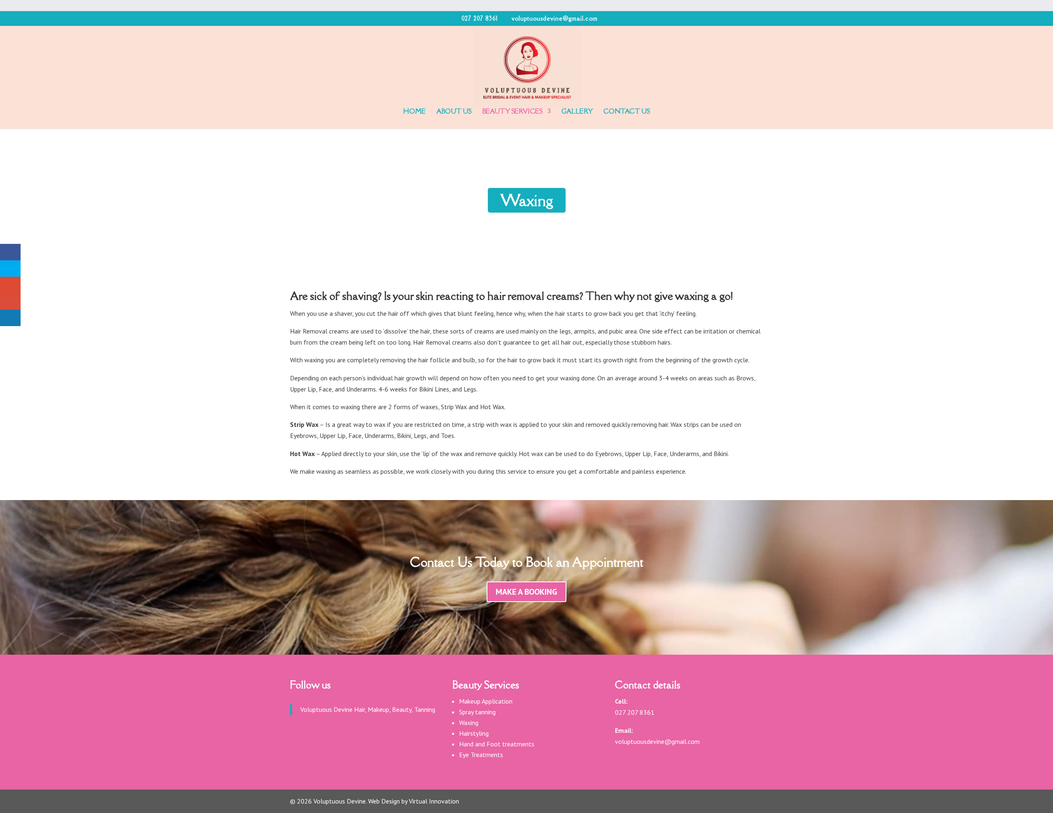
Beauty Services (512, 111)
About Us (453, 111)
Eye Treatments (481, 754)
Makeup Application (486, 701)
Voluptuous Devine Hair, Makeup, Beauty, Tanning (367, 709)
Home (414, 111)
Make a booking (526, 591)
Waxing (468, 722)
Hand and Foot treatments (496, 744)
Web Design (384, 801)
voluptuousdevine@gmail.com (657, 741)
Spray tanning (477, 712)
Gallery (577, 111)
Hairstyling (474, 733)
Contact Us (626, 111)
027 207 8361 (480, 18)
